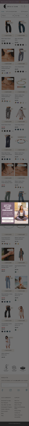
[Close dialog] (27, 203)
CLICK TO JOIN (7, 221)
